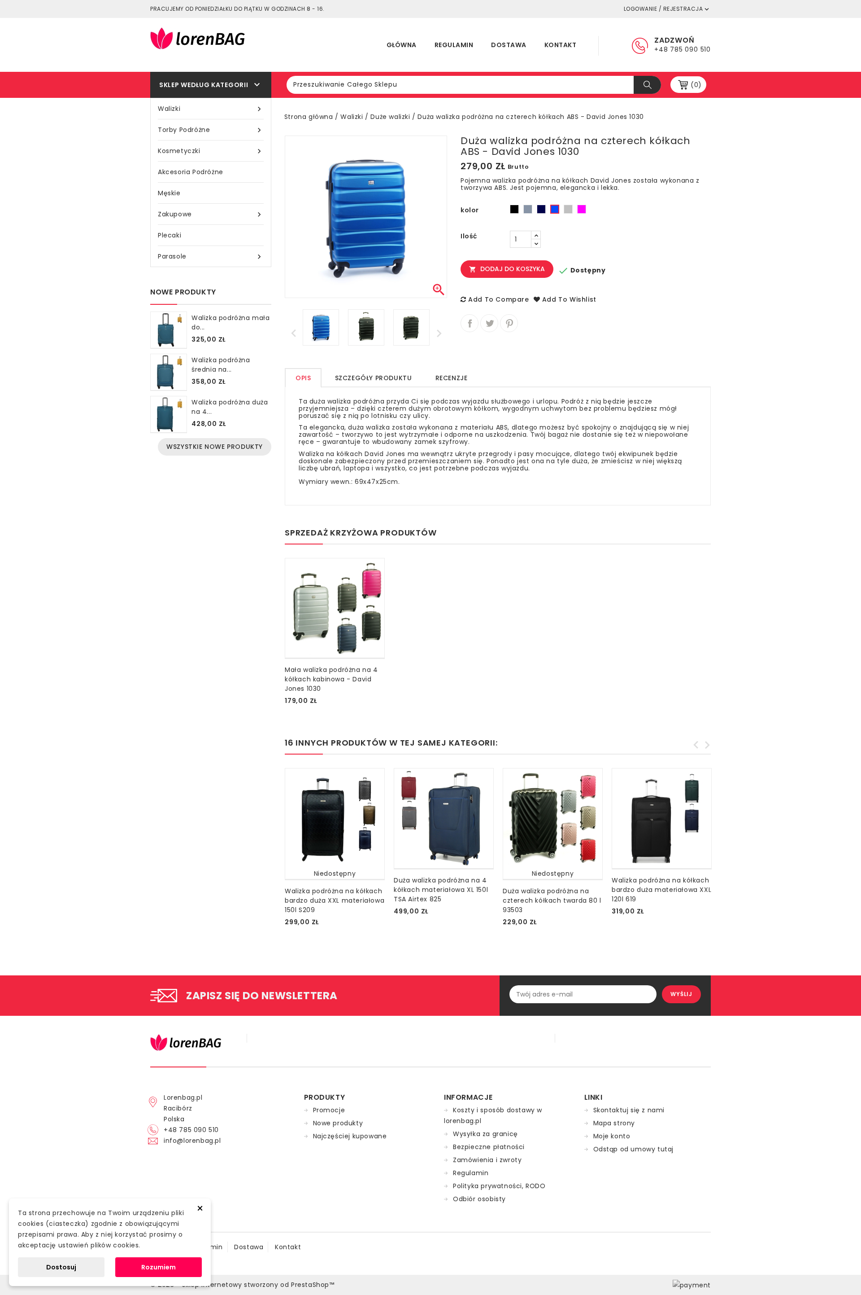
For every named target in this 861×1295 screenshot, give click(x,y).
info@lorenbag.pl (192, 1140)
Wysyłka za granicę (485, 1133)
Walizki (211, 109)
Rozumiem (158, 1267)
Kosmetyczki (211, 151)
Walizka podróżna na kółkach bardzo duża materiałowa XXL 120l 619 (661, 890)
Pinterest (508, 323)
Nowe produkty (338, 1123)
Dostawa (508, 44)
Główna (402, 44)
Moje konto (612, 1136)
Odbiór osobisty (479, 1198)
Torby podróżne (211, 130)
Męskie (169, 193)
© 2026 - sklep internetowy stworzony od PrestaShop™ (242, 1284)
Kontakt (560, 44)
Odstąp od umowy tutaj (633, 1149)
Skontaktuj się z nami (629, 1110)
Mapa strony (614, 1123)
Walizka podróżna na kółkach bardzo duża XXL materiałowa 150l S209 (334, 900)
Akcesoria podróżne (190, 171)
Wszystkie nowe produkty (214, 446)
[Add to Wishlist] (287, 697)
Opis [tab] (303, 377)
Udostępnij (469, 323)
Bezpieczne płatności (489, 1146)
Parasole (211, 256)
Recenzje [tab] (451, 377)
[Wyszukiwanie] (647, 85)
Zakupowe (211, 214)
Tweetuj (489, 323)
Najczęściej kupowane (350, 1136)
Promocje (329, 1110)
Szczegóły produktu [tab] (373, 377)
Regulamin (454, 44)
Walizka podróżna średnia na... (220, 365)
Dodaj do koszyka (507, 268)
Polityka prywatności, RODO (499, 1185)
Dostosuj (61, 1267)
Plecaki (169, 235)
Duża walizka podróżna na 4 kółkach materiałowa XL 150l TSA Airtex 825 (441, 890)
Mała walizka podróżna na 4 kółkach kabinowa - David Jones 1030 (331, 679)
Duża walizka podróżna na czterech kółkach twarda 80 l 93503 (552, 900)
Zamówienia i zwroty (487, 1159)
